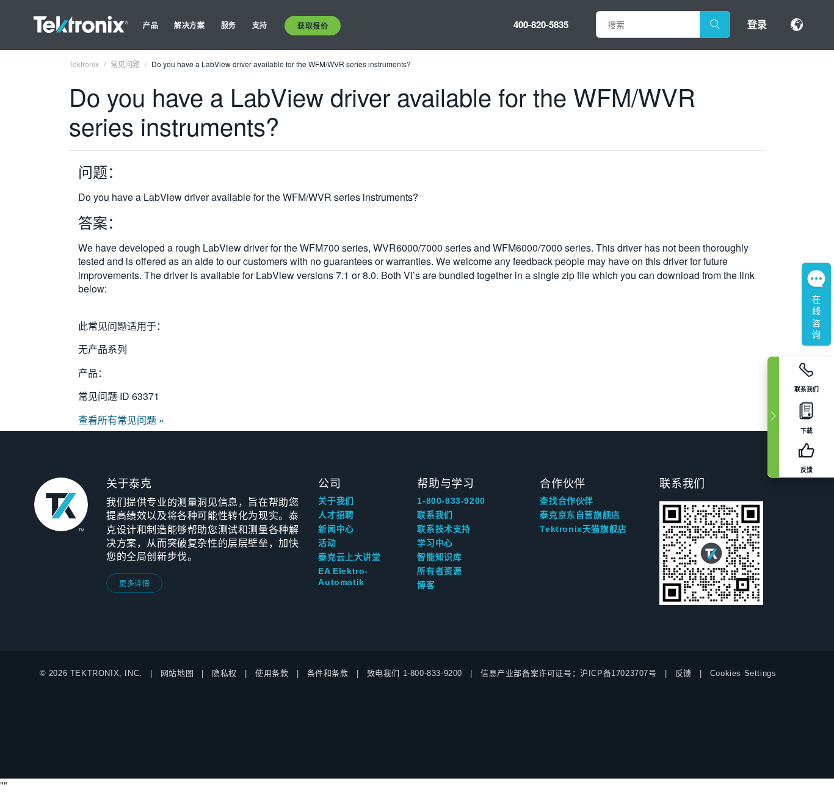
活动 (327, 543)
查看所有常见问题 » (121, 420)
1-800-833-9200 (451, 501)
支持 (259, 25)
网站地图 (177, 673)
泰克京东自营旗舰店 (580, 515)
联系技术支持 (444, 529)
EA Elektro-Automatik (343, 576)
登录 (757, 24)
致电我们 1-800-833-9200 (414, 673)
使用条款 (271, 673)
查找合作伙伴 (566, 501)
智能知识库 (439, 557)
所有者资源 (439, 571)
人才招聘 (336, 515)
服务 (228, 25)
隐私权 (224, 673)
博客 (426, 585)
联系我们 (434, 515)
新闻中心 (336, 529)
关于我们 (336, 501)
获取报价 (312, 25)
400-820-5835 (540, 24)
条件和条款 (328, 673)
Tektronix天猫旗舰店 (583, 529)
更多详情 (134, 583)
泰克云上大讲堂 (349, 557)
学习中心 (434, 543)
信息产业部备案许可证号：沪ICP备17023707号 (568, 673)
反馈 (683, 673)
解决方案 (189, 25)
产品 (150, 25)
